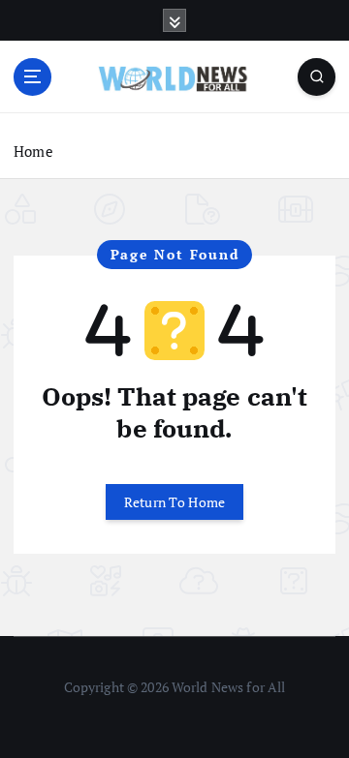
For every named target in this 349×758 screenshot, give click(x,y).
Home (33, 151)
